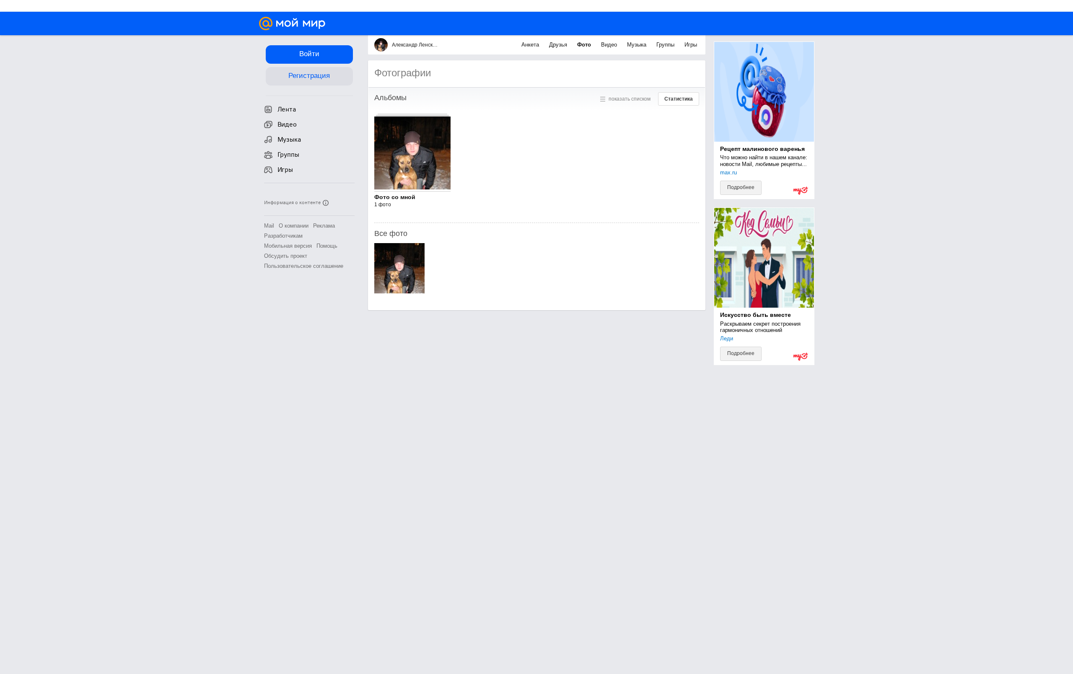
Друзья (559, 44)
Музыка (637, 44)
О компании (293, 226)
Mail (269, 226)
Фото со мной (394, 197)
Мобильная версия (288, 246)
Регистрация (309, 76)
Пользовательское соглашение (303, 266)
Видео (610, 44)
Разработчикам (283, 236)
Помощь (326, 246)
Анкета (531, 44)
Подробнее (740, 187)
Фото (585, 44)
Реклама (324, 226)
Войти (309, 54)
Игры (690, 44)
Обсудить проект (285, 256)
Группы (666, 44)
